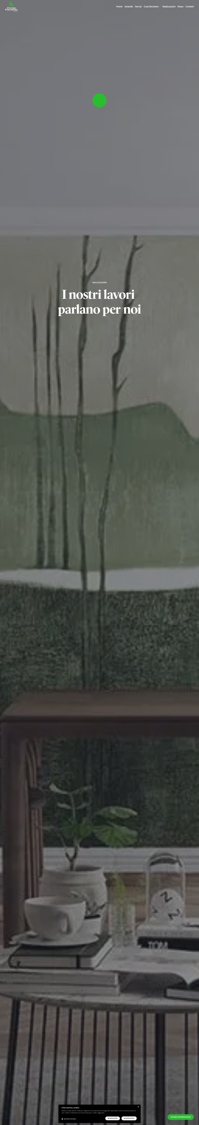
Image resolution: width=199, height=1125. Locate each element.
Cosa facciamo (151, 6)
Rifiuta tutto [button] (113, 1118)
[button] (69, 1119)
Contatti (189, 6)
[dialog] (99, 1114)
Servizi (138, 6)
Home (119, 6)
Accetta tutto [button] (129, 1118)
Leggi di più (100, 1113)
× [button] (138, 1107)
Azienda (129, 6)
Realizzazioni (169, 6)
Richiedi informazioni (181, 1117)
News (180, 6)
